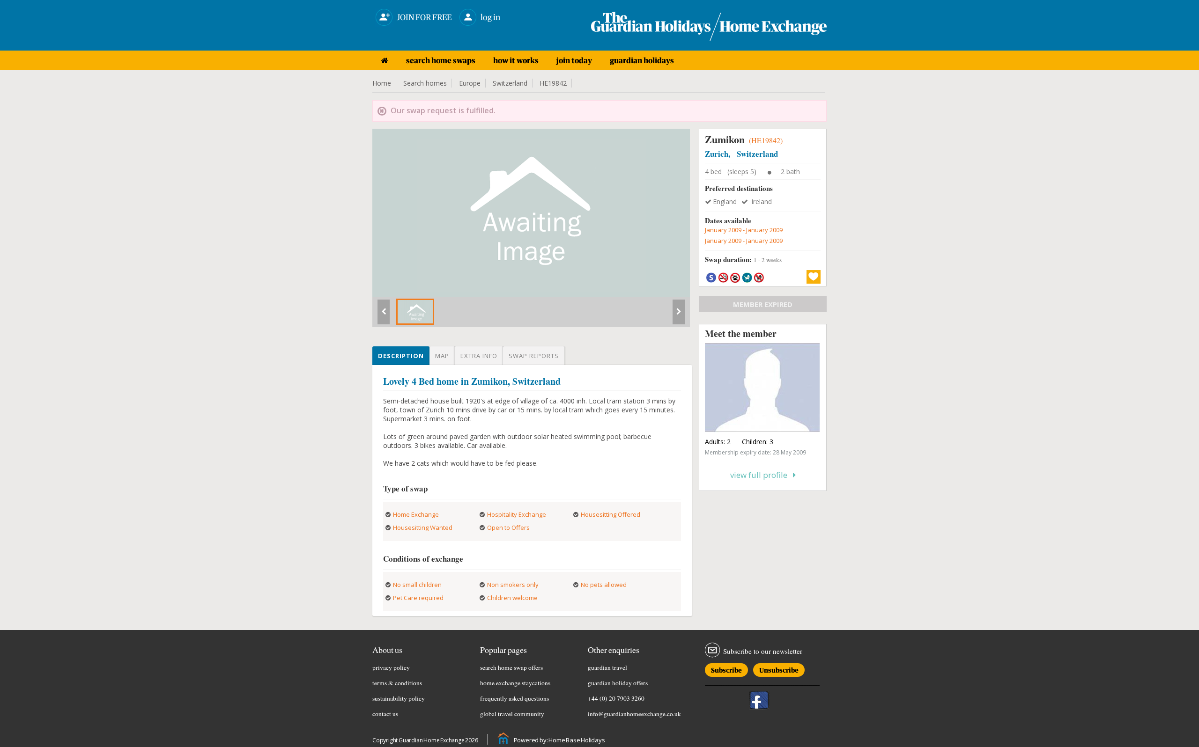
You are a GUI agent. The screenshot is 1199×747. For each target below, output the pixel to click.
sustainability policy (398, 698)
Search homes (425, 83)
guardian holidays (642, 60)
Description (401, 356)
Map (442, 356)
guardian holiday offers (618, 683)
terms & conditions (397, 683)
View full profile (761, 474)
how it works (516, 60)
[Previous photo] (383, 315)
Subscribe (726, 668)
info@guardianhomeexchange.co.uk (634, 714)
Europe (470, 83)
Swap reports (534, 356)
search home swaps (440, 60)
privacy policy (391, 667)
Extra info (478, 356)
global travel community (512, 714)
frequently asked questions (514, 698)
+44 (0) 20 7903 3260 (616, 698)
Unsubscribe (779, 668)
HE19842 (553, 83)
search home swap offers (511, 667)
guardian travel (607, 667)
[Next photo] (679, 315)
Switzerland (510, 83)
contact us (385, 714)
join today (574, 60)
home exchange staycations (515, 683)
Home (381, 83)
